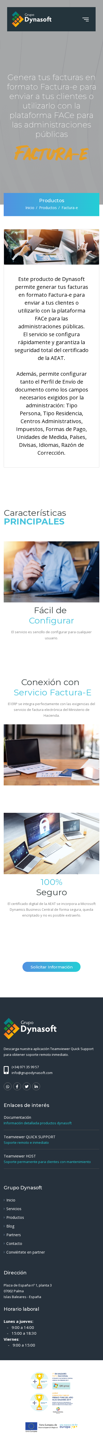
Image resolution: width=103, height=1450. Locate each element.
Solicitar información (52, 966)
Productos (48, 207)
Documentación (17, 1117)
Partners (13, 1234)
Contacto (14, 1243)
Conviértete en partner (25, 1252)
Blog (10, 1226)
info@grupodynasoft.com (32, 1072)
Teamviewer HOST (20, 1156)
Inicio (29, 207)
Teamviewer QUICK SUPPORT (29, 1136)
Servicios (13, 1208)
